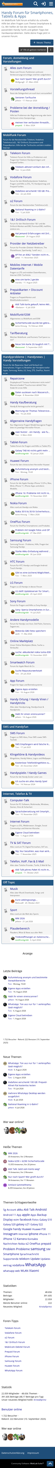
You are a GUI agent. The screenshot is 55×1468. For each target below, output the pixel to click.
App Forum (17, 681)
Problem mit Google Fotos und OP (32, 530)
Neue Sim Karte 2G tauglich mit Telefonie (33, 344)
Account (11, 1209)
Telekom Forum (20, 153)
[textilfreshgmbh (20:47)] (23, 1130)
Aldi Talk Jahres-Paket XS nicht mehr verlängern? (33, 869)
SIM (48, 1249)
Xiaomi (34, 1271)
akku (20, 1209)
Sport (13, 910)
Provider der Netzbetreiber (27, 243)
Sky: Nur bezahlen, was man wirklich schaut (33, 851)
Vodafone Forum (21, 177)
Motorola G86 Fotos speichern (30, 630)
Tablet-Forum (18, 442)
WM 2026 (20, 918)
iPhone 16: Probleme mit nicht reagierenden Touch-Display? (33, 493)
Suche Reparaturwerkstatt (28, 670)
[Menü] (51, 4)
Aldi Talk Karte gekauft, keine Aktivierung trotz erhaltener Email (33, 304)
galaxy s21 (23, 1224)
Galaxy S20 (9, 1224)
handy (17, 1229)
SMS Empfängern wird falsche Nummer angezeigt (33, 744)
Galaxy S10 (45, 1219)
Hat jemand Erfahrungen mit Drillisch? (33, 233)
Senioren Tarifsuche (25, 97)
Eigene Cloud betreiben (27, 832)
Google (7, 1229)
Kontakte (33, 1239)
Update (35, 1259)
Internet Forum (19, 821)
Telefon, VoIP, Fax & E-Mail (27, 861)
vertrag (7, 1265)
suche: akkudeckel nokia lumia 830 (33, 652)
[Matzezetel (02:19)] (12, 1130)
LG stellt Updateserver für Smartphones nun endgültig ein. (33, 591)
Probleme (23, 1249)
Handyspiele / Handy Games (28, 773)
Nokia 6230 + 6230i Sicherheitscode (26, 1161)
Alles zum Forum (21, 68)
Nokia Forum (18, 503)
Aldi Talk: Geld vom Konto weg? (24, 1169)
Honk (10, 1069)
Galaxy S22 (36, 1224)
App (19, 1215)
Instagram (10, 1234)
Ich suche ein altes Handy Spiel (31, 781)
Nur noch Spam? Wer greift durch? (33, 79)
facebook (25, 1219)
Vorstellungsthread (22, 89)
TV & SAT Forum (20, 843)
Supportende (10, 1259)
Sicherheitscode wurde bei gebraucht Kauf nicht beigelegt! (33, 322)
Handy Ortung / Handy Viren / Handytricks (29, 701)
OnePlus (34, 1243)
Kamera (22, 1239)
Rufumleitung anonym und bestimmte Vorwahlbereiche (33, 469)
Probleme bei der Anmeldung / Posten (30, 109)
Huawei (26, 1229)
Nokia (21, 1243)
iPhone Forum (19, 479)
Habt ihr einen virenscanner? (30, 714)
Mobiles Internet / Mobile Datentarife (26, 266)
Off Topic (9, 882)
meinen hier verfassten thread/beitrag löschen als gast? (33, 122)
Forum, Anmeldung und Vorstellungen (18, 59)
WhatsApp (35, 1264)
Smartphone (11, 1254)
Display (8, 1219)
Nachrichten (10, 1243)
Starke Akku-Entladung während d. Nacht (33, 551)
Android (41, 1209)
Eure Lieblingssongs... (26, 899)
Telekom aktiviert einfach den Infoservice (33, 166)
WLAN (24, 1271)
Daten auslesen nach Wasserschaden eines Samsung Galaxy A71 (33, 392)
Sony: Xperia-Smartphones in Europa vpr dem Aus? (33, 609)
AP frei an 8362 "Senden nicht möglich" (33, 254)
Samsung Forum (20, 540)
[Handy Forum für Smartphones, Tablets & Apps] (12, 4)
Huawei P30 (39, 1229)
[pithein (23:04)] (18, 1130)
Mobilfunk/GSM (20, 314)
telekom (24, 1259)
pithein (11, 999)
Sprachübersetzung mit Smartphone (33, 811)
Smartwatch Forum (22, 662)
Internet (23, 1234)
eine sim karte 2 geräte (27, 279)
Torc (10, 984)
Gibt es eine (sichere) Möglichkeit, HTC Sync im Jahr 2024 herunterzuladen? (33, 572)
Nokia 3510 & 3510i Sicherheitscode (33, 511)
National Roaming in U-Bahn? (30, 209)
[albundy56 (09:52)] (7, 1130)
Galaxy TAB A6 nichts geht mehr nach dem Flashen (33, 450)
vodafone (18, 1265)
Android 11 (9, 1215)
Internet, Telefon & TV (17, 794)
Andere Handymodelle (24, 620)
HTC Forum (17, 561)
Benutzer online (13, 1033)
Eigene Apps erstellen (26, 689)
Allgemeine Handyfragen (26, 421)
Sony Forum (18, 601)
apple (26, 1215)
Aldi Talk (29, 1209)
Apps (33, 1215)
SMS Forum (17, 733)
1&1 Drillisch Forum (23, 219)
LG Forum (16, 582)
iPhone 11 (45, 1234)
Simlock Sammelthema (19, 1184)
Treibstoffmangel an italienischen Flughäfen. (33, 936)
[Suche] (36, 4)
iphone (33, 1234)
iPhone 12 (9, 1239)
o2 (27, 1243)
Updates (45, 1259)
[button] (50, 49)
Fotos (35, 1219)
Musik (14, 889)
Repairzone (17, 378)
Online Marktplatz (21, 641)
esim (16, 1219)
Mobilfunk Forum (14, 135)
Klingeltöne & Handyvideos (27, 754)
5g (4, 1209)
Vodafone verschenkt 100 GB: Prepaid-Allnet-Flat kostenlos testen (33, 191)
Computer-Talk (19, 800)
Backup (42, 1215)
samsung (38, 1248)
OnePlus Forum (20, 521)
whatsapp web (11, 1271)
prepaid (46, 1243)
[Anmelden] (43, 4)
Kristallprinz (45, 1306)
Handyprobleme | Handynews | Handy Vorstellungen (24, 358)
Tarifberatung (19, 333)
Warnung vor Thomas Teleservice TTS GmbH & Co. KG (33, 410)
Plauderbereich (20, 928)
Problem (9, 1249)
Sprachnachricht (29, 1254)
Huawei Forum (19, 461)
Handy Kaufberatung (23, 402)
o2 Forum (16, 201)
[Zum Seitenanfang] (50, 1463)
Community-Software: (27, 1463)
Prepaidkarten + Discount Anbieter (26, 291)
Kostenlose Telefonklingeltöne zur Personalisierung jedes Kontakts (33, 762)
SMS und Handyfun (15, 726)
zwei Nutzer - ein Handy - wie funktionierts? (33, 432)
